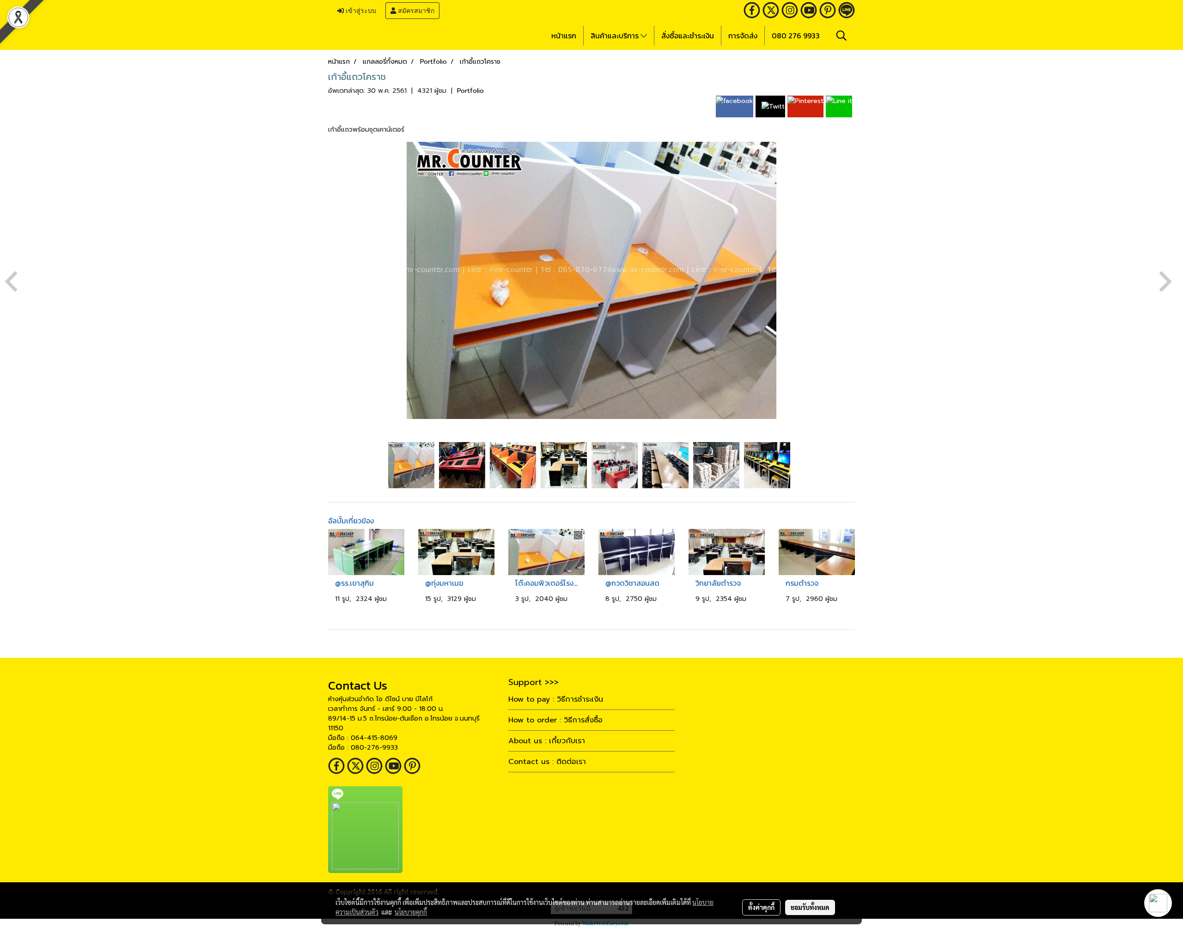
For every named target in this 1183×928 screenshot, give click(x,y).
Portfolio (470, 91)
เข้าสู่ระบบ (360, 10)
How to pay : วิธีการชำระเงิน (555, 699)
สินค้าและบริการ (615, 35)
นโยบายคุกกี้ (411, 912)
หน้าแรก (563, 35)
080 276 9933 (796, 35)
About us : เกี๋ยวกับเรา (546, 740)
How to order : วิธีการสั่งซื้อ (555, 720)
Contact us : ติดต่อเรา (547, 761)
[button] (841, 35)
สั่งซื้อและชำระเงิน (687, 35)
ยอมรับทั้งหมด (810, 907)
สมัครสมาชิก (415, 10)
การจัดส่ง (742, 35)
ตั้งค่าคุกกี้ (761, 907)
